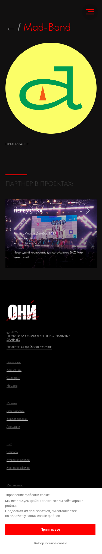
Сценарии (13, 378)
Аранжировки (15, 411)
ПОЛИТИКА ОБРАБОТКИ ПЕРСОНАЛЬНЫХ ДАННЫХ (38, 338)
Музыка (12, 403)
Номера (12, 385)
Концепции (14, 370)
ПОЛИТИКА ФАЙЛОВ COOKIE (29, 347)
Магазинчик (15, 485)
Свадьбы (12, 452)
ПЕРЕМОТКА (28, 211)
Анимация (13, 426)
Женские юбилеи (18, 468)
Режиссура (14, 362)
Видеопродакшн (17, 419)
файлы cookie (41, 501)
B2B (9, 444)
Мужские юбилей (18, 460)
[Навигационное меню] (90, 12)
